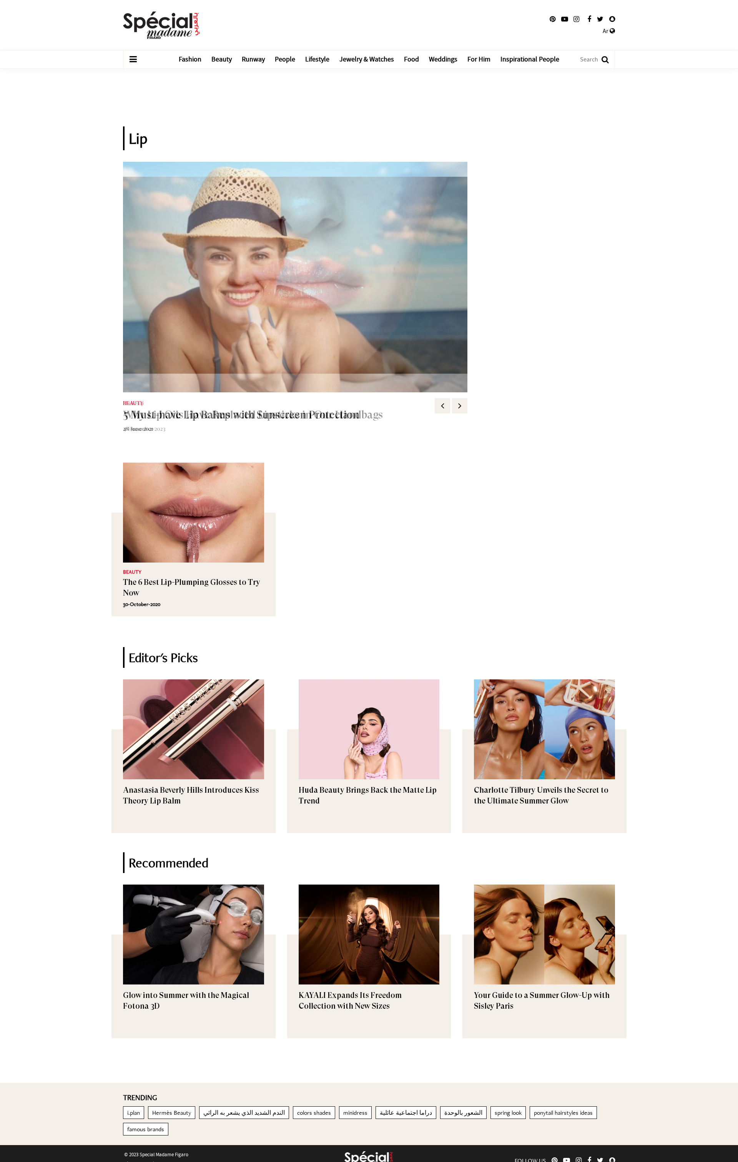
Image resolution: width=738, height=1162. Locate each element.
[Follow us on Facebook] (589, 19)
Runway (253, 59)
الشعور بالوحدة (463, 1113)
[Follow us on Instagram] (576, 19)
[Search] (601, 59)
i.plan (133, 1113)
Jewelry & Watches (366, 59)
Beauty (221, 59)
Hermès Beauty (171, 1113)
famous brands (145, 1129)
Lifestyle (317, 59)
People (285, 59)
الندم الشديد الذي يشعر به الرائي (244, 1113)
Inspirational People (529, 59)
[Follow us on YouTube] (564, 19)
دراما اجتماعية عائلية (406, 1113)
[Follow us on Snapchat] (612, 19)
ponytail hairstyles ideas (563, 1113)
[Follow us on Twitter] (600, 19)
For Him (478, 59)
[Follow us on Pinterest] (552, 19)
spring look (508, 1113)
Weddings (443, 59)
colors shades (314, 1113)
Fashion (190, 59)
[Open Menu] (133, 59)
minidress (355, 1113)
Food (411, 59)
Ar (606, 31)
